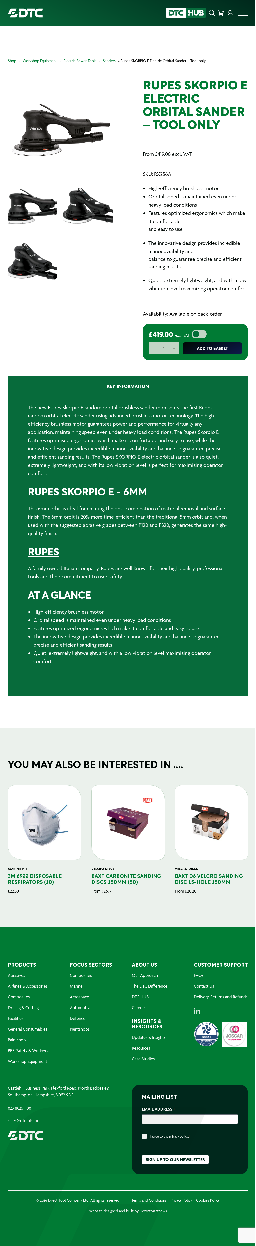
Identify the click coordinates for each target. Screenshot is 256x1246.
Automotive (81, 1007)
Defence (78, 1018)
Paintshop (17, 1039)
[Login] (230, 12)
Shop (12, 60)
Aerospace (79, 996)
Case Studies (143, 1058)
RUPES (43, 552)
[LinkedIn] (197, 1011)
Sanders (109, 60)
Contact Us (204, 986)
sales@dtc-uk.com (24, 1120)
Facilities (16, 1018)
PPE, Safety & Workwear (29, 1050)
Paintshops (80, 1029)
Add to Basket (212, 348)
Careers (139, 1007)
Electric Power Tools (80, 60)
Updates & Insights (149, 1037)
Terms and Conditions (149, 1200)
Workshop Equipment (40, 60)
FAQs (199, 975)
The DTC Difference (150, 986)
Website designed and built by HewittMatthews (128, 1211)
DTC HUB (140, 996)
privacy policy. (179, 1136)
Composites (19, 996)
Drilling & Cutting (23, 1007)
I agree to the (170, 1136)
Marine (76, 986)
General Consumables (28, 1029)
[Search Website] (212, 13)
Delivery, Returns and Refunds (221, 996)
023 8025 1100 (19, 1108)
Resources (141, 1048)
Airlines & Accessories (28, 986)
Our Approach (145, 975)
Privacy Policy (181, 1200)
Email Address (158, 1109)
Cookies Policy (208, 1200)
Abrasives (16, 975)
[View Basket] (221, 13)
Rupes (107, 568)
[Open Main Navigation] (243, 14)
